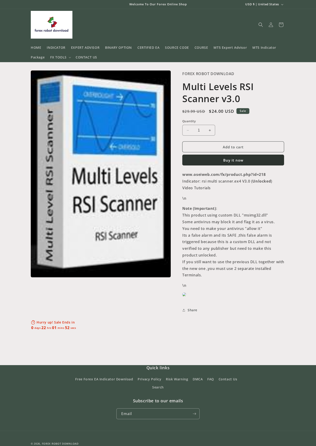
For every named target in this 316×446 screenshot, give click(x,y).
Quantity (189, 121)
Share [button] (192, 310)
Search (158, 387)
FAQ (210, 379)
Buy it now (233, 160)
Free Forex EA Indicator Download (104, 379)
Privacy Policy (149, 379)
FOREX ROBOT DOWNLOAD (60, 443)
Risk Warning (177, 379)
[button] (60, 57)
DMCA (198, 379)
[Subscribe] (194, 413)
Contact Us (228, 379)
